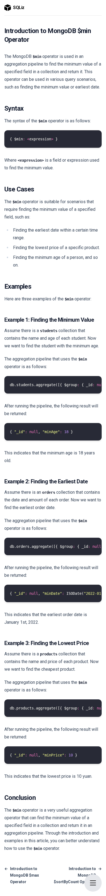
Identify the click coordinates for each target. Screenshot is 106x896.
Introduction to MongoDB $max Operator (21, 875)
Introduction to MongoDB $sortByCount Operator (78, 875)
